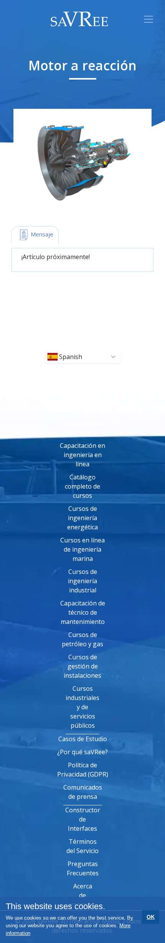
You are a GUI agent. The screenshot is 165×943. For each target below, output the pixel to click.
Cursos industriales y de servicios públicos (82, 707)
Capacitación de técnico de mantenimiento (82, 612)
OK (151, 917)
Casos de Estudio (82, 739)
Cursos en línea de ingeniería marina (82, 549)
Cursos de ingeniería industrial (82, 580)
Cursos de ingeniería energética (82, 517)
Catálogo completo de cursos (82, 486)
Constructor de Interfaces (82, 819)
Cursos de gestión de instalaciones (82, 666)
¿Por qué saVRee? (82, 752)
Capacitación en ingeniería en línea (82, 454)
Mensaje (41, 234)
